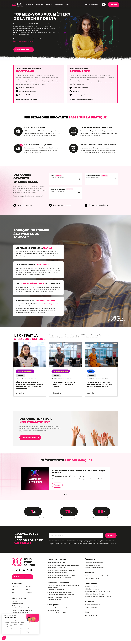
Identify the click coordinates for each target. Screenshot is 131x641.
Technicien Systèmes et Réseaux (57, 597)
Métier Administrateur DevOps (94, 594)
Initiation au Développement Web (58, 608)
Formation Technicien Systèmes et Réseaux (61, 570)
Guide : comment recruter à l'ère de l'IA (97, 576)
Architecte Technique (54, 599)
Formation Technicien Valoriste (57, 572)
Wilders (20, 375)
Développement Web (25, 371)
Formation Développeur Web (56, 562)
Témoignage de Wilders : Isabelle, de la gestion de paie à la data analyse (100, 344)
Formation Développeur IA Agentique (59, 577)
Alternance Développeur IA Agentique (59, 592)
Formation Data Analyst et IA (56, 567)
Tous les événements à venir (94, 562)
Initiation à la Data (53, 610)
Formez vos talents (91, 607)
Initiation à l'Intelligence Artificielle (58, 613)
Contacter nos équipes (29, 437)
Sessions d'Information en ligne (94, 567)
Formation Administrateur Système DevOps (61, 575)
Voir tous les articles (91, 615)
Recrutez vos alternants (92, 605)
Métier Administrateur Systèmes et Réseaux (98, 596)
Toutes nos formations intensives (27, 99)
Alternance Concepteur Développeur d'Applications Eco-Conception (63, 586)
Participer (61, 487)
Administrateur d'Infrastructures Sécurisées (60, 594)
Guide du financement (92, 578)
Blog (67, 5)
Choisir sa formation (22, 50)
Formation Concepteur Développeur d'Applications (63, 565)
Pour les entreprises (91, 5)
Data (91, 371)
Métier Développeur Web (92, 589)
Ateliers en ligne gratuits (92, 565)
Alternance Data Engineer (55, 589)
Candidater (113, 5)
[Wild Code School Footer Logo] (24, 562)
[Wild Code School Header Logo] (17, 5)
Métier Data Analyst (91, 586)
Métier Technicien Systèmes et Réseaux (97, 591)
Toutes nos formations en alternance (81, 99)
